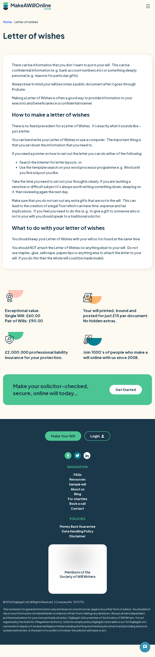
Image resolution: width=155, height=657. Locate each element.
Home (7, 22)
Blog (77, 494)
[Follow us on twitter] (77, 455)
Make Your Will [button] (113, 56)
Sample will (77, 484)
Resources (77, 479)
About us (77, 489)
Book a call (77, 504)
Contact (77, 508)
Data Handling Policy (77, 531)
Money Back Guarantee (77, 526)
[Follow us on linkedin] (87, 455)
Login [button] (95, 436)
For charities (77, 499)
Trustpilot (67, 587)
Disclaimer (77, 536)
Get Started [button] (125, 389)
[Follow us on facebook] (68, 455)
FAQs (78, 475)
